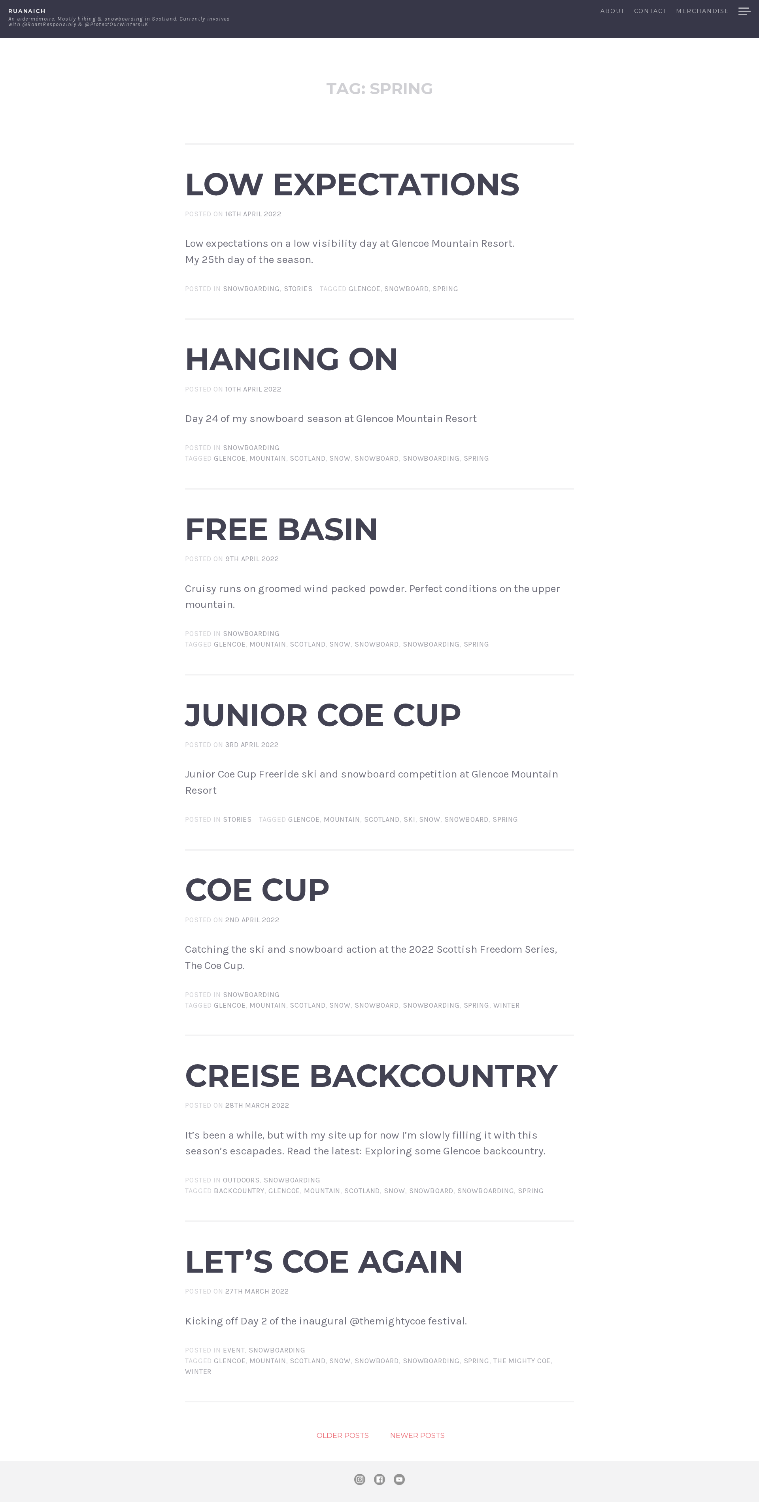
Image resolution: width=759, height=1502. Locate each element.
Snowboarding (251, 288)
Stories (298, 288)
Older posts (343, 1435)
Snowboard (406, 288)
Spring (445, 288)
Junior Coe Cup (323, 715)
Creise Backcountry (371, 1076)
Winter (506, 1005)
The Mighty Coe (522, 1360)
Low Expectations (352, 184)
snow (340, 458)
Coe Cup (257, 890)
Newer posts (417, 1435)
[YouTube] (399, 1479)
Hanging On (291, 359)
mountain (267, 458)
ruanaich (27, 11)
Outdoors (241, 1180)
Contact (650, 11)
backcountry (239, 1190)
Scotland (307, 458)
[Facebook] (379, 1479)
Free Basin (281, 529)
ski (409, 819)
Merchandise (702, 11)
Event (234, 1350)
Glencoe (364, 288)
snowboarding (431, 458)
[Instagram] (360, 1479)
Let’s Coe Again (324, 1262)
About (612, 11)
